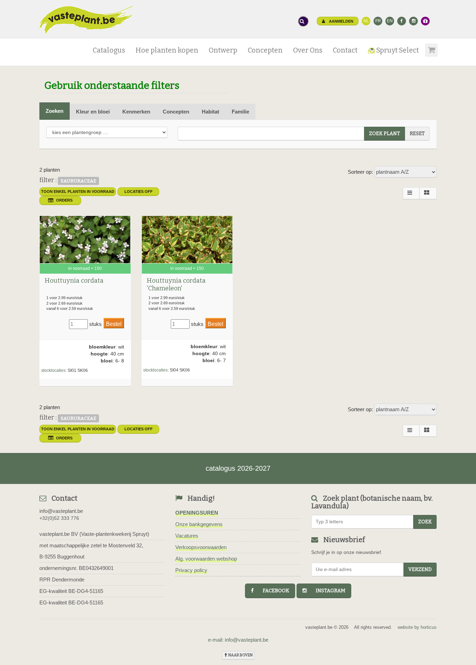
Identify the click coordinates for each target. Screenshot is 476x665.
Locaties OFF (138, 191)
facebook (272, 591)
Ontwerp (223, 50)
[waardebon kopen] (425, 21)
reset (417, 133)
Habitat (210, 112)
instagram (327, 591)
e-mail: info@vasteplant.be (238, 640)
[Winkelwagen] (430, 47)
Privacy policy (191, 570)
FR (378, 20)
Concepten (265, 50)
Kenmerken (136, 112)
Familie (240, 112)
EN (390, 20)
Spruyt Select (397, 50)
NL (366, 20)
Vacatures (186, 536)
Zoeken (54, 111)
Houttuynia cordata (74, 280)
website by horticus (417, 627)
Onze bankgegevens (199, 524)
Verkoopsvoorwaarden (201, 547)
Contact (345, 50)
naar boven (240, 655)
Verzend (420, 569)
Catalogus (109, 50)
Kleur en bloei (93, 112)
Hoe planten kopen (167, 50)
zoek (425, 522)
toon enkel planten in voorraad (77, 191)
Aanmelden (340, 21)
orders (64, 200)
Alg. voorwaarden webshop (206, 559)
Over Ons (307, 50)
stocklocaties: (54, 370)
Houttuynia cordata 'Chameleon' (176, 284)
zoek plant (384, 133)
